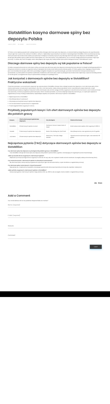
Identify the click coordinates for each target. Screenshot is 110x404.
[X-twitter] (93, 294)
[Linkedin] (102, 294)
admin (21, 44)
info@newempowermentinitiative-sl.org (52, 278)
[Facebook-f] (90, 294)
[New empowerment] (12, 14)
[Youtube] (96, 294)
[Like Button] (95, 183)
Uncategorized (31, 44)
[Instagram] (99, 294)
